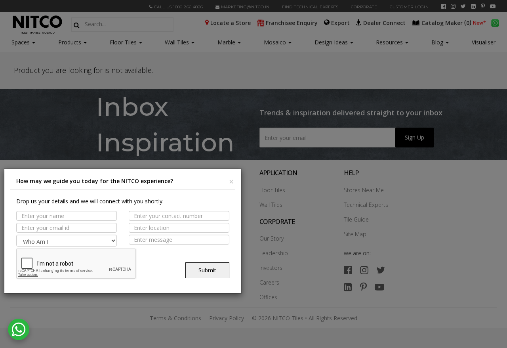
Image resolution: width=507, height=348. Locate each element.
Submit (207, 270)
